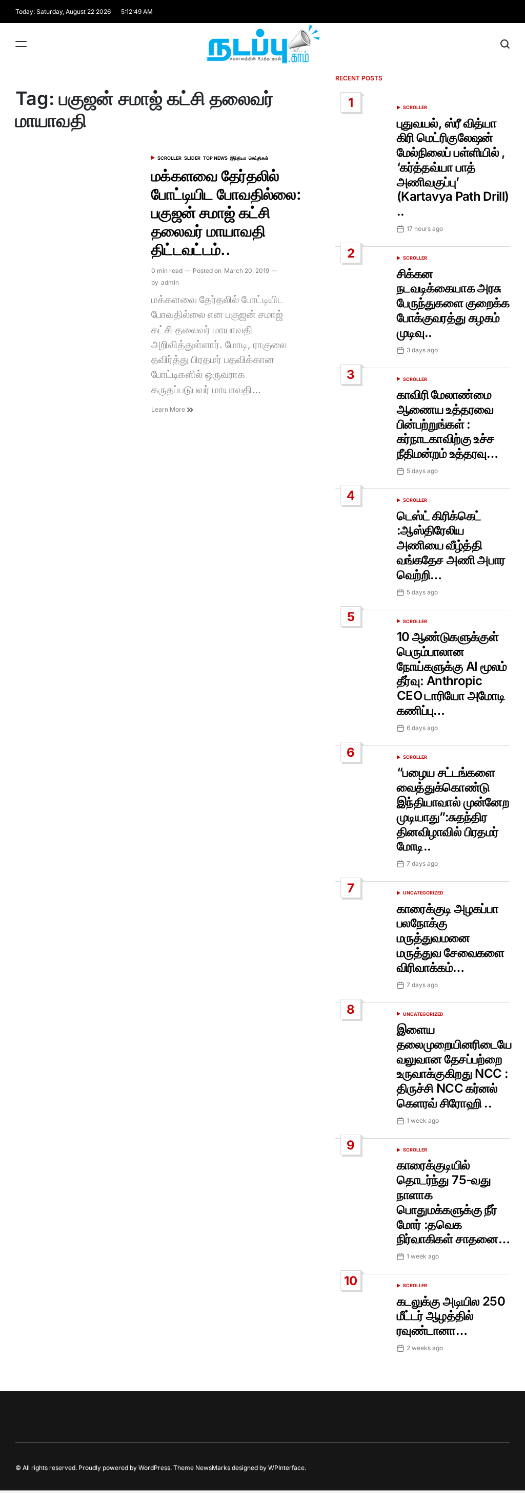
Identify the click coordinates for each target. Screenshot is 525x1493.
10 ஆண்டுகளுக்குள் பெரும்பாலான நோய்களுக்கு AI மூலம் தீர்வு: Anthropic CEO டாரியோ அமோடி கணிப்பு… (452, 673)
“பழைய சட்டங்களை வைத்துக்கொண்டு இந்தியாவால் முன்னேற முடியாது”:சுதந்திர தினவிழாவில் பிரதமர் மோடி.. (453, 809)
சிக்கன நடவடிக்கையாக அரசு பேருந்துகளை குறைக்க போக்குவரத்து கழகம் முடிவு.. (453, 303)
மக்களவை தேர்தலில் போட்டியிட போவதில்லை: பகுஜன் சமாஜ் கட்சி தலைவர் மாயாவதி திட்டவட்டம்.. (226, 212)
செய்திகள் (258, 158)
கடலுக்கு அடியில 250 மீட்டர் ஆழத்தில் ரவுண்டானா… (451, 1316)
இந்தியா (238, 158)
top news (215, 158)
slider (192, 158)
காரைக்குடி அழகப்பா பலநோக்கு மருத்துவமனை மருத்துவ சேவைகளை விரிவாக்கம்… (450, 938)
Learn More (169, 409)
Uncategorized (423, 892)
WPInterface (286, 1467)
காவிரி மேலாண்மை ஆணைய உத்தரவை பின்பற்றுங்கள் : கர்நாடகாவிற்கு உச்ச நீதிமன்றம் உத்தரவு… (447, 424)
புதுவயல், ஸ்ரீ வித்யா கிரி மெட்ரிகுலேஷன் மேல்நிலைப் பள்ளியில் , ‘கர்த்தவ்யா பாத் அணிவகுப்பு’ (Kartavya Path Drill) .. (453, 167)
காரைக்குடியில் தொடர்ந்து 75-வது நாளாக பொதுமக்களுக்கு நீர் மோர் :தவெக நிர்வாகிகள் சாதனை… (453, 1202)
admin (170, 282)
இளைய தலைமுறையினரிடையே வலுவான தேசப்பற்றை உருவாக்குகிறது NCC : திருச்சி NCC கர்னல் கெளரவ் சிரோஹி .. (454, 1066)
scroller (169, 158)
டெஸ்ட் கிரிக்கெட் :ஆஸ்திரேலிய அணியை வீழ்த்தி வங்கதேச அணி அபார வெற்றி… (451, 545)
